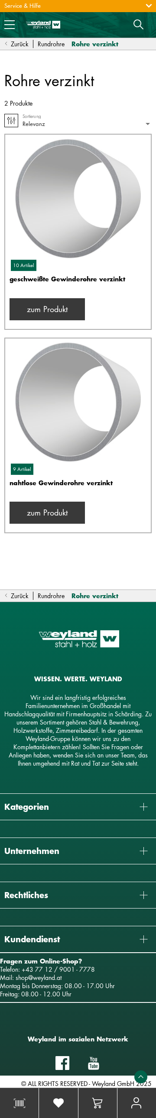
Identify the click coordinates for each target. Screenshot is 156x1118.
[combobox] (87, 124)
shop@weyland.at (39, 977)
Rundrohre (51, 44)
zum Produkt (47, 309)
